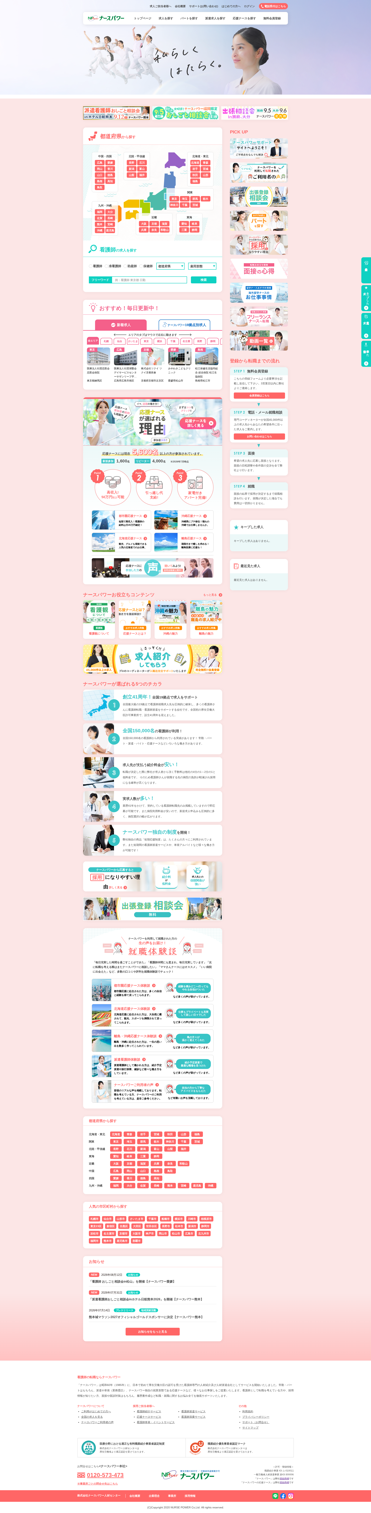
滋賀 (164, 223)
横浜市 (179, 1218)
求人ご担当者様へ (160, 6)
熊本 (99, 224)
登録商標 (284, 1478)
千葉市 (152, 1218)
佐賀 (99, 218)
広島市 (189, 1233)
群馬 (195, 198)
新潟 (131, 168)
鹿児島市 (122, 1240)
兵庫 (143, 229)
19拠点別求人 (187, 325)
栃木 (205, 198)
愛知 (184, 223)
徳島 (110, 175)
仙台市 (108, 1218)
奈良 (154, 229)
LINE (275, 1496)
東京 (174, 198)
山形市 (121, 1218)
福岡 (99, 211)
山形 (205, 175)
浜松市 (94, 1233)
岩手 (195, 168)
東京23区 (96, 1226)
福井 (142, 175)
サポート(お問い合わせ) (203, 6)
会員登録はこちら (259, 395)
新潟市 (192, 1226)
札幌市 (94, 1218)
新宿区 (111, 1226)
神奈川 (174, 204)
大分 (110, 211)
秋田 (195, 175)
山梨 (131, 175)
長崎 (110, 218)
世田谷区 (151, 1226)
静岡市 (205, 1226)
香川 (110, 168)
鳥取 (99, 187)
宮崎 (110, 224)
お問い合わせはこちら (259, 436)
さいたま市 (136, 1218)
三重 (184, 229)
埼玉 (184, 198)
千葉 (184, 204)
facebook (283, 1496)
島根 (99, 181)
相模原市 (206, 1218)
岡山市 (163, 1233)
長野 (131, 162)
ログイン (249, 6)
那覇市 (137, 1240)
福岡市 (94, 1240)
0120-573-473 (105, 1475)
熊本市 (108, 1240)
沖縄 (99, 230)
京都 (154, 223)
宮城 (205, 168)
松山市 (176, 1233)
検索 (204, 279)
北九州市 (203, 1233)
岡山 (99, 168)
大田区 (137, 1226)
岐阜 (194, 223)
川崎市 (192, 1218)
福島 (195, 181)
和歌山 (165, 229)
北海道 (195, 162)
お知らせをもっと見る (152, 1331)
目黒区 (124, 1226)
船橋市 (166, 1218)
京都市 (123, 1233)
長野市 (166, 1226)
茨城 (195, 204)
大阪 (143, 223)
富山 (142, 168)
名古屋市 (109, 1233)
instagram (291, 1496)
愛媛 (110, 162)
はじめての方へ (231, 6)
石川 (142, 162)
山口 (99, 175)
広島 (99, 162)
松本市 (179, 1226)
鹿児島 (110, 230)
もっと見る (210, 594)
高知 (110, 181)
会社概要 (180, 6)
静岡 (194, 229)
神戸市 (150, 1233)
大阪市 (137, 1233)
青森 (205, 162)
